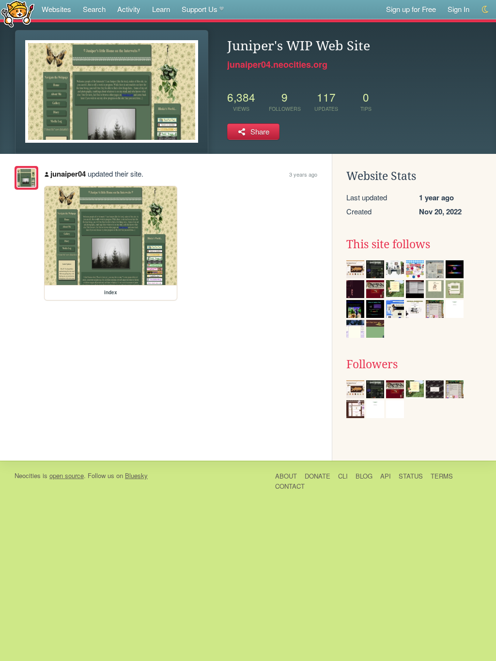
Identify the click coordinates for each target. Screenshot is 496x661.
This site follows (388, 244)
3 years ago (303, 174)
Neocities (28, 475)
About (286, 476)
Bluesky (136, 475)
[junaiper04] (26, 178)
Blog (364, 476)
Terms (442, 476)
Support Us (199, 9)
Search (94, 9)
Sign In (458, 9)
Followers (372, 364)
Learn (161, 9)
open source (66, 475)
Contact (290, 486)
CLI (343, 476)
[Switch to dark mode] (485, 9)
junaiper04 (68, 173)
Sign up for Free (411, 9)
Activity (128, 9)
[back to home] (17, 13)
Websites (56, 9)
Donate (317, 476)
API (385, 476)
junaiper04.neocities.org (277, 64)
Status (411, 476)
